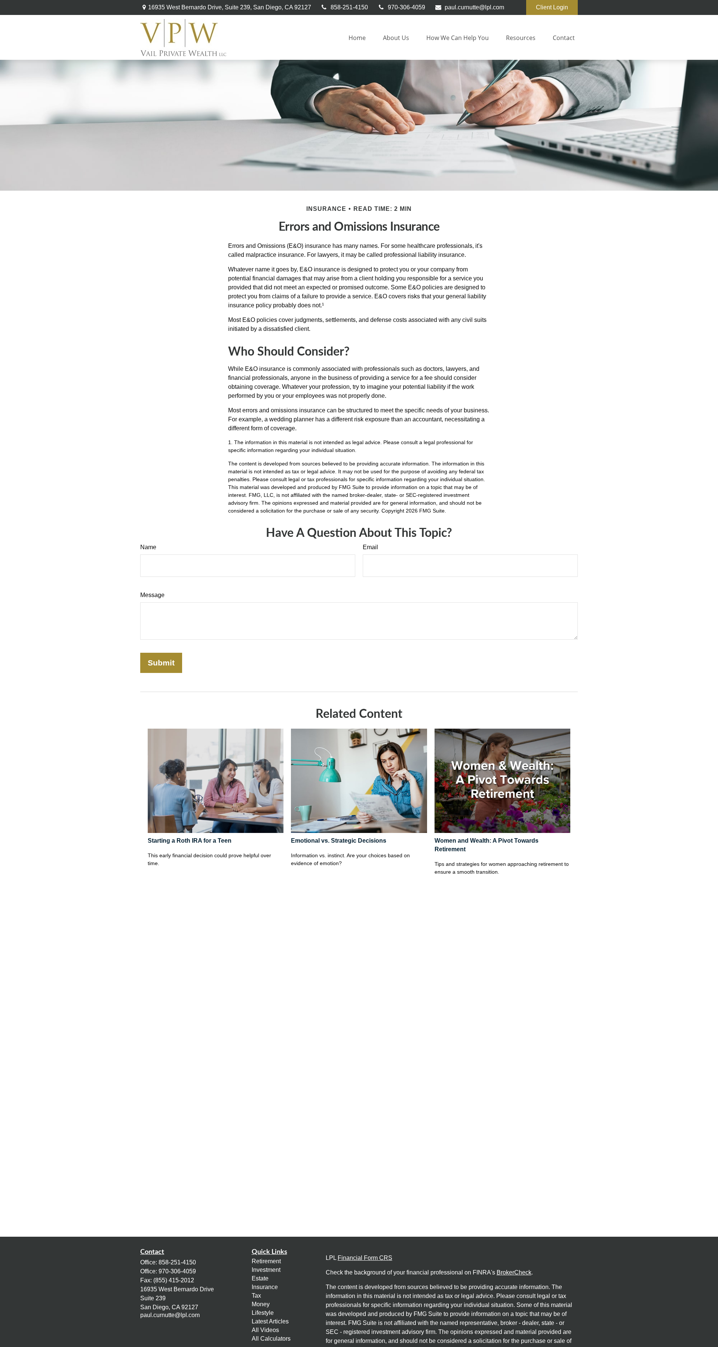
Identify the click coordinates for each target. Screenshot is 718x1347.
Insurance (265, 1287)
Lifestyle (263, 1313)
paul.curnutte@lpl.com (474, 7)
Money (261, 1304)
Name (148, 547)
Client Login (552, 7)
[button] (357, 37)
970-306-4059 (406, 7)
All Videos (265, 1330)
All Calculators (271, 1338)
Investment (266, 1270)
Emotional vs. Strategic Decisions (338, 840)
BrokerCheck (514, 1272)
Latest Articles (270, 1321)
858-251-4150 (349, 7)
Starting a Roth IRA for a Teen (189, 840)
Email (370, 547)
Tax (256, 1295)
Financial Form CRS (365, 1258)
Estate (260, 1278)
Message (152, 595)
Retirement (266, 1261)
